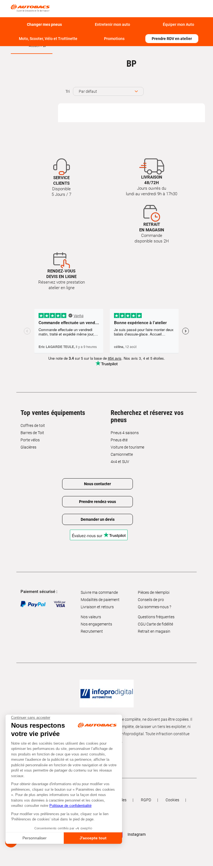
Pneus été (119, 440)
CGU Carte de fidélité (155, 624)
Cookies (172, 800)
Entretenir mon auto (112, 24)
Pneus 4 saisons (125, 433)
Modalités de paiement (100, 599)
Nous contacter (97, 484)
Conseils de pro (151, 599)
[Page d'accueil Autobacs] (31, 7)
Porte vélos (30, 440)
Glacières (28, 447)
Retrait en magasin (154, 631)
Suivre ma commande (99, 592)
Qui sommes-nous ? (154, 607)
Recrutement (92, 631)
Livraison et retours (97, 607)
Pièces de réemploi (153, 592)
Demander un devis (98, 519)
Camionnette (122, 454)
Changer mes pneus (44, 24)
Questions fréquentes (156, 617)
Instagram (136, 834)
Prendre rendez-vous (97, 501)
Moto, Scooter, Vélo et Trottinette (48, 38)
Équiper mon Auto (178, 24)
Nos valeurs (91, 617)
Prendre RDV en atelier (172, 38)
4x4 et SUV (120, 461)
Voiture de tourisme (127, 447)
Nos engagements (96, 624)
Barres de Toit (32, 433)
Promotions (114, 38)
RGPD (146, 800)
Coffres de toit (33, 425)
